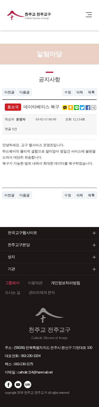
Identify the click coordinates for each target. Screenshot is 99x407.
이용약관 (35, 283)
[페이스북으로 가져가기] (88, 107)
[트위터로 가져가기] (82, 107)
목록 (91, 92)
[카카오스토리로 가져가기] (70, 107)
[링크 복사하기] (93, 107)
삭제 (79, 92)
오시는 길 (12, 292)
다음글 (24, 92)
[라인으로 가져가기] (76, 107)
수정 (67, 92)
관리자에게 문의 (42, 292)
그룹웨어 (12, 283)
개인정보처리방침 (65, 283)
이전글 (9, 92)
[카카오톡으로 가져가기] (64, 107)
